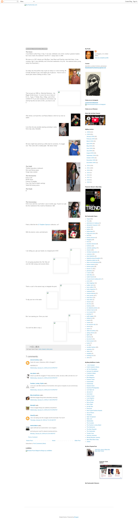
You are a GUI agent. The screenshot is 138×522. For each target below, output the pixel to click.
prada (88, 320)
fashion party (90, 266)
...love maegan (91, 365)
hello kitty (89, 275)
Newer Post (29, 440)
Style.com (89, 419)
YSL (88, 221)
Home (53, 440)
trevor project (90, 341)
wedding (89, 353)
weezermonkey (34, 360)
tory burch (89, 339)
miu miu (89, 303)
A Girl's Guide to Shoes (93, 367)
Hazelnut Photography (93, 388)
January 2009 (90, 136)
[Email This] (31, 347)
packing (89, 314)
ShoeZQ (32, 415)
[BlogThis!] (33, 347)
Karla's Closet (90, 396)
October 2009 (90, 158)
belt (88, 235)
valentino (89, 349)
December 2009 (91, 162)
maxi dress (90, 297)
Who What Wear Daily (93, 439)
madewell (89, 291)
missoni (89, 301)
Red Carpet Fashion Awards (94, 410)
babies (88, 229)
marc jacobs (90, 295)
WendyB (32, 405)
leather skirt (90, 285)
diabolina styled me (92, 260)
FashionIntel (90, 381)
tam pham (33, 373)
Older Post (77, 440)
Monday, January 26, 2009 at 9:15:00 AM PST (42, 433)
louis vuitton (90, 287)
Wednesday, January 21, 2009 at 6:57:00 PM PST (43, 390)
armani (89, 227)
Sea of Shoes (90, 412)
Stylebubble (90, 421)
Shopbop (89, 414)
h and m (89, 272)
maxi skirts (89, 299)
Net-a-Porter (90, 402)
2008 (88, 132)
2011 (88, 168)
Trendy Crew (90, 433)
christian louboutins (92, 252)
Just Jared (89, 394)
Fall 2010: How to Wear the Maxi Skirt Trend (102, 450)
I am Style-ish (90, 390)
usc (88, 345)
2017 (88, 177)
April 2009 (90, 143)
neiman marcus (91, 310)
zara (88, 357)
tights (88, 335)
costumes (89, 254)
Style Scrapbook (91, 417)
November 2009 (91, 160)
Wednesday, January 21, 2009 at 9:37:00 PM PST (43, 410)
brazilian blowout (91, 244)
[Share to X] (35, 347)
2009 (88, 134)
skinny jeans (49, 349)
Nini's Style (90, 404)
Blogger (76, 517)
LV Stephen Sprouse (44, 224)
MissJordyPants (35, 395)
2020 (88, 182)
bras (88, 241)
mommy (89, 306)
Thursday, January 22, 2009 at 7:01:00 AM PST (43, 420)
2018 (88, 180)
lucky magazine (91, 289)
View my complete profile (102, 58)
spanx (88, 328)
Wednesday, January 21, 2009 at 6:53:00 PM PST (43, 378)
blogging (89, 239)
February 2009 (91, 139)
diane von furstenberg (93, 262)
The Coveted (90, 423)
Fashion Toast (90, 379)
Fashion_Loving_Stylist (37, 383)
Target (88, 219)
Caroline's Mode (91, 373)
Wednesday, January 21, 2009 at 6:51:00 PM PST (43, 368)
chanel (88, 250)
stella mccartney (91, 330)
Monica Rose (90, 400)
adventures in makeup (93, 223)
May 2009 (89, 146)
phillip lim (89, 318)
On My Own (90, 406)
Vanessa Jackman (92, 435)
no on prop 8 (90, 312)
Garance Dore (90, 386)
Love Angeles (90, 398)
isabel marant (90, 277)
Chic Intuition (90, 375)
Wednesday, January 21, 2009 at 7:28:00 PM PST (43, 400)
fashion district (91, 264)
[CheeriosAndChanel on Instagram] (95, 104)
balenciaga (90, 231)
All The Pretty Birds (92, 369)
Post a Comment (32, 437)
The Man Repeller (92, 429)
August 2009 (90, 153)
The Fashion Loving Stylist (94, 425)
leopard (44, 349)
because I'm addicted (92, 371)
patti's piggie (90, 316)
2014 (88, 175)
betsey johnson (91, 237)
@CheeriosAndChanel (91, 102)
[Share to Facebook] (36, 347)
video (88, 351)
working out (90, 355)
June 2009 (90, 148)
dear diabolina (91, 256)
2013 (88, 172)
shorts (88, 326)
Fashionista (90, 383)
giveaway (89, 270)
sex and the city (91, 324)
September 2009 (91, 155)
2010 (88, 165)
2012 (88, 170)
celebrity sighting (91, 248)
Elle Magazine (91, 377)
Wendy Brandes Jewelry (93, 437)
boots (40, 349)
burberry (89, 246)
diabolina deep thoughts (93, 258)
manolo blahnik (91, 293)
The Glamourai (91, 427)
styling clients (90, 333)
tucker (88, 343)
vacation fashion (91, 347)
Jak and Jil (90, 392)
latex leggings (90, 283)
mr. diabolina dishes (92, 308)
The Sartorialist (91, 431)
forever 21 (89, 268)
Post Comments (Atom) (39, 443)
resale (88, 322)
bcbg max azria (91, 233)
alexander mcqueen (92, 225)
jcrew (88, 281)
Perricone (89, 408)
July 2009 (89, 150)
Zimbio (88, 441)
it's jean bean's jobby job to (94, 279)
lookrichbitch (34, 425)
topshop (89, 337)
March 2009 (90, 141)
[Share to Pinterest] (38, 347)
